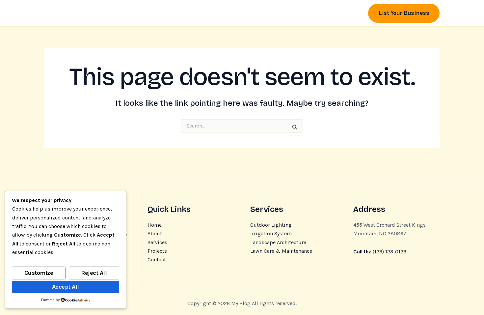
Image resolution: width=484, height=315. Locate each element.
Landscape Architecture (278, 242)
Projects (157, 251)
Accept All (65, 286)
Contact (157, 259)
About (155, 233)
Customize (38, 272)
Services (157, 242)
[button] (404, 13)
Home (155, 225)
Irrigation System (271, 233)
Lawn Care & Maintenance (281, 251)
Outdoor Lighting (271, 225)
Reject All (94, 272)
